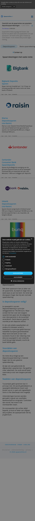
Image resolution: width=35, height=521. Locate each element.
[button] (17, 281)
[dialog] (17, 260)
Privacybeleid (12, 253)
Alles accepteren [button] (18, 273)
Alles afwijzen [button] (18, 277)
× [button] (31, 239)
